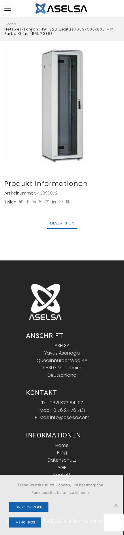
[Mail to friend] (47, 202)
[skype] (66, 202)
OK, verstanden (29, 507)
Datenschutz (62, 460)
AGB (62, 467)
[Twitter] (20, 202)
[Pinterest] (40, 202)
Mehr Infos (25, 522)
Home (10, 24)
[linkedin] (54, 202)
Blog (62, 452)
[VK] (34, 202)
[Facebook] (27, 202)
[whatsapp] (60, 202)
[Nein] (116, 505)
